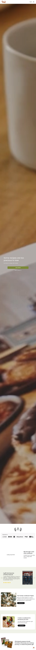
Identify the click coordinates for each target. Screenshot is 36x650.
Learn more (21, 603)
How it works (17, 270)
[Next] (34, 578)
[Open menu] (33, 2)
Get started (18, 267)
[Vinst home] (4, 2)
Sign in (31, 1)
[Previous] (1, 578)
